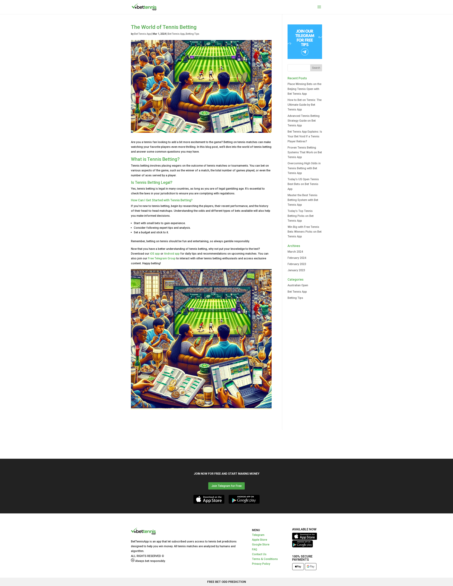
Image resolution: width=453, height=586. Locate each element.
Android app (172, 253)
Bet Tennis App (142, 33)
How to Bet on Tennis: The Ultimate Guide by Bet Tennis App (305, 104)
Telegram (258, 535)
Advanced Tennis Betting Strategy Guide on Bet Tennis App (304, 120)
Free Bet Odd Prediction (226, 582)
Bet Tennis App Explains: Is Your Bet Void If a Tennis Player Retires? (305, 136)
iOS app (155, 253)
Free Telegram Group (162, 258)
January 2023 (296, 270)
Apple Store (259, 539)
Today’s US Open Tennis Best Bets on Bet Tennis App (303, 184)
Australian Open (298, 285)
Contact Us (259, 554)
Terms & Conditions (265, 559)
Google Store (260, 544)
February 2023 (297, 264)
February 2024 (297, 258)
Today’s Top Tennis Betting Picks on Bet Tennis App (301, 215)
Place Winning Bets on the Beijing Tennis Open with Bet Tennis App (304, 88)
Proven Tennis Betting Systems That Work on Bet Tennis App (305, 152)
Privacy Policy (261, 563)
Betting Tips (192, 33)
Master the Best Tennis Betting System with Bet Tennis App (303, 200)
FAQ (254, 549)
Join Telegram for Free (226, 486)
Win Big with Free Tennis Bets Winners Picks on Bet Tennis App (305, 231)
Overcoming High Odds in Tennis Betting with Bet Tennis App (304, 168)
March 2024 (295, 251)
